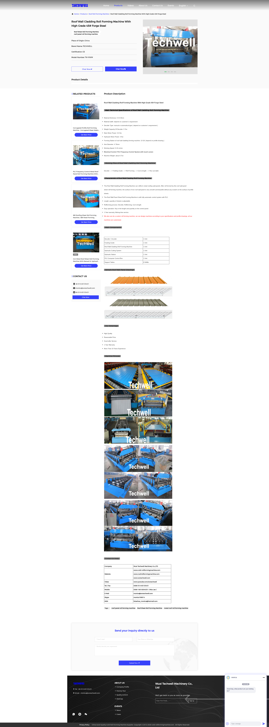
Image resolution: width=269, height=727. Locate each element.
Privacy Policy (84, 725)
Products (118, 5)
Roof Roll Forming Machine (99, 14)
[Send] (263, 723)
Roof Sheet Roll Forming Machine (149, 608)
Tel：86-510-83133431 (83, 689)
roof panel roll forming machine (123, 608)
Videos (130, 5)
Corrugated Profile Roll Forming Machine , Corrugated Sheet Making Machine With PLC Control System (86, 130)
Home (106, 5)
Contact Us (157, 5)
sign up (191, 701)
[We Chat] (85, 714)
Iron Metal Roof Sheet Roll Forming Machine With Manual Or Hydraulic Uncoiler (86, 261)
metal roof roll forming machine (176, 608)
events (171, 5)
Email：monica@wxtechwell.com (87, 693)
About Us (143, 5)
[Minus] (263, 677)
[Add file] (227, 723)
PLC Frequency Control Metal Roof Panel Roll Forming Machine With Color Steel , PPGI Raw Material (85, 174)
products (83, 14)
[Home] (79, 5)
